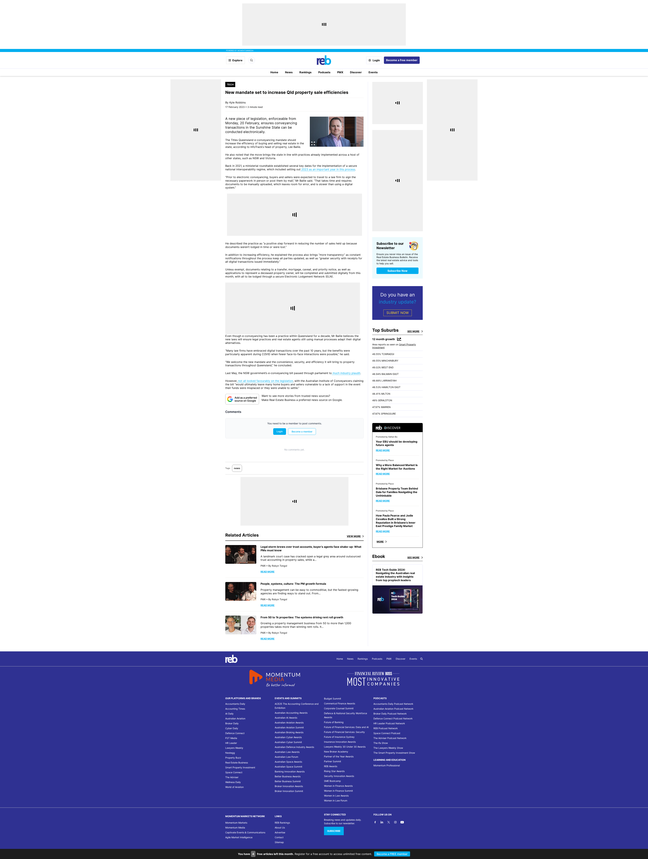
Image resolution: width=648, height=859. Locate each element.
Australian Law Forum (286, 756)
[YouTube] (402, 822)
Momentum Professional (386, 765)
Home (274, 72)
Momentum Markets (236, 822)
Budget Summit (332, 698)
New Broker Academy (336, 751)
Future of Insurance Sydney (339, 736)
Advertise (280, 832)
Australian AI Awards (286, 717)
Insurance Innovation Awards (340, 741)
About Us (280, 827)
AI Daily (229, 713)
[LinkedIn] (382, 822)
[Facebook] (375, 822)
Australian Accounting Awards (291, 712)
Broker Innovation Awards (289, 786)
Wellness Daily (233, 782)
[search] (421, 659)
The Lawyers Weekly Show (388, 747)
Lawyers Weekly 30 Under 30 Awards (345, 746)
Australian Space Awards (288, 761)
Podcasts (324, 72)
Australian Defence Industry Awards (294, 747)
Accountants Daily (235, 703)
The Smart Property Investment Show (394, 752)
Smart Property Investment (240, 767)
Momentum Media (235, 827)
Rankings (305, 72)
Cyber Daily (231, 728)
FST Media (231, 738)
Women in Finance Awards (338, 785)
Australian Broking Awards (289, 732)
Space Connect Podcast (386, 733)
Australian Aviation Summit (289, 727)
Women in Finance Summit (338, 790)
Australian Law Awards (287, 751)
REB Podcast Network (385, 728)
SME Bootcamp (332, 780)
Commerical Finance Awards (339, 703)
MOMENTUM (245, 50)
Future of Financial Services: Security (344, 732)
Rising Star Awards (334, 771)
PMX (340, 72)
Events (373, 72)
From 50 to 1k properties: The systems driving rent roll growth (302, 617)
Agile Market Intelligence (238, 837)
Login (376, 60)
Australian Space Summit (288, 766)
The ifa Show (380, 743)
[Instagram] (395, 822)
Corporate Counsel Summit (339, 708)
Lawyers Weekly (234, 747)
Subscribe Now (397, 270)
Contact (279, 837)
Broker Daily (232, 723)
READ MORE (268, 571)
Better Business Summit (288, 781)
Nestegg (230, 752)
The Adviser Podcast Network (390, 738)
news (237, 468)
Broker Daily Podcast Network (390, 713)
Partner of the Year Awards (339, 756)
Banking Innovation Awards (290, 771)
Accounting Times (235, 708)
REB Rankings (282, 822)
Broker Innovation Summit (289, 791)
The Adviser (231, 777)
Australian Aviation (235, 718)
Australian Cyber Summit (288, 742)
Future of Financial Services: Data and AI (346, 727)
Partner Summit (332, 761)
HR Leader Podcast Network (389, 723)
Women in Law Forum (335, 800)
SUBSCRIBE (334, 830)
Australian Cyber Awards (288, 737)
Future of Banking (334, 722)
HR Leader (231, 743)
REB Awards (330, 766)
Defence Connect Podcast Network (393, 718)
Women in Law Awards (336, 795)
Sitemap (279, 842)
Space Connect (233, 772)
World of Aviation (234, 787)
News (289, 72)
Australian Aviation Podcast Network (393, 708)
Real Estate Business (236, 762)
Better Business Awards (288, 776)
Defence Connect (235, 733)
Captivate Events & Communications (245, 832)
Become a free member (401, 60)
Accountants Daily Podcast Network (393, 703)
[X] (388, 822)
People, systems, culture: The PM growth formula (293, 583)
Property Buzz (233, 757)
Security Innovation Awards (339, 776)
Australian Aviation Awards (289, 722)
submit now (397, 313)
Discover (356, 72)
